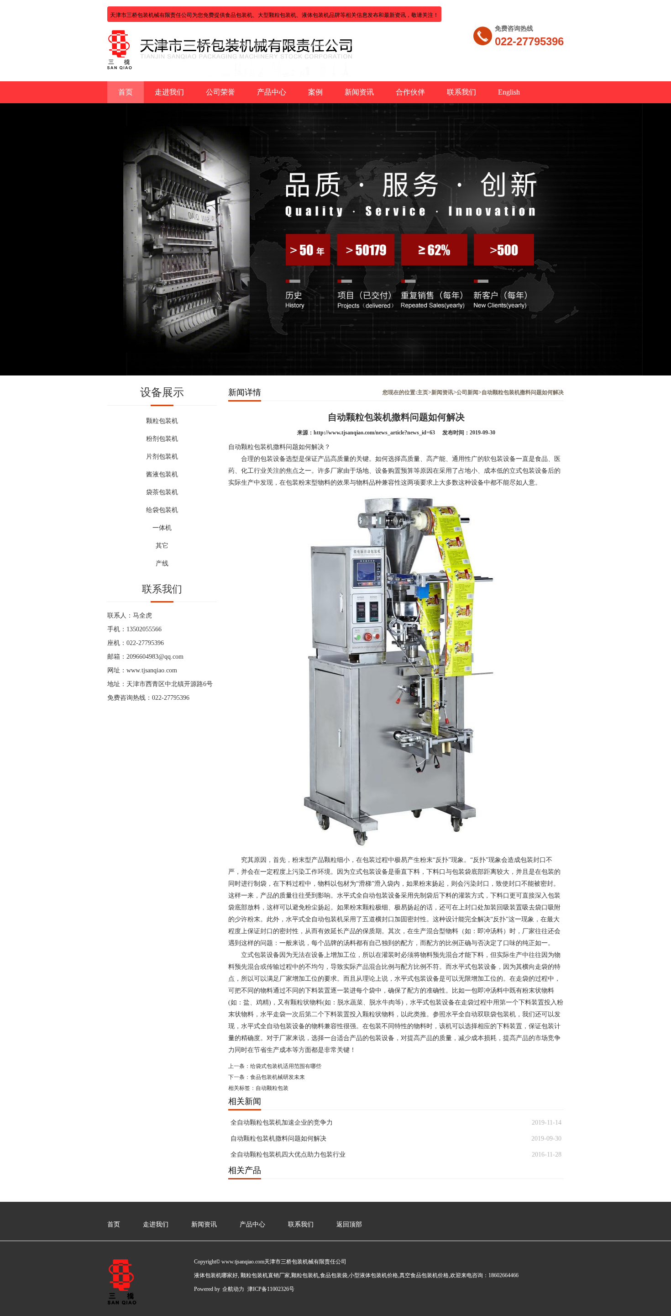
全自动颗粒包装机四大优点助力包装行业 (288, 1154)
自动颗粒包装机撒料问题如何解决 (278, 1138)
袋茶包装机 (162, 492)
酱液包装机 (162, 474)
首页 (125, 92)
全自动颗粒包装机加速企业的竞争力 (282, 1122)
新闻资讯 (359, 92)
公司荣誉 (220, 92)
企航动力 (233, 1289)
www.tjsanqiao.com (151, 670)
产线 (162, 563)
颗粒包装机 (162, 421)
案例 (315, 92)
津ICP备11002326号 (270, 1289)
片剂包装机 (162, 456)
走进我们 (169, 92)
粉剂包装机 (162, 438)
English (509, 92)
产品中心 (271, 92)
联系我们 (461, 92)
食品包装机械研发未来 (277, 1077)
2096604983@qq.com (154, 656)
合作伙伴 (410, 92)
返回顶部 (349, 1224)
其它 (162, 545)
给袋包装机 (162, 510)
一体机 (162, 527)
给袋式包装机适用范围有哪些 (285, 1066)
